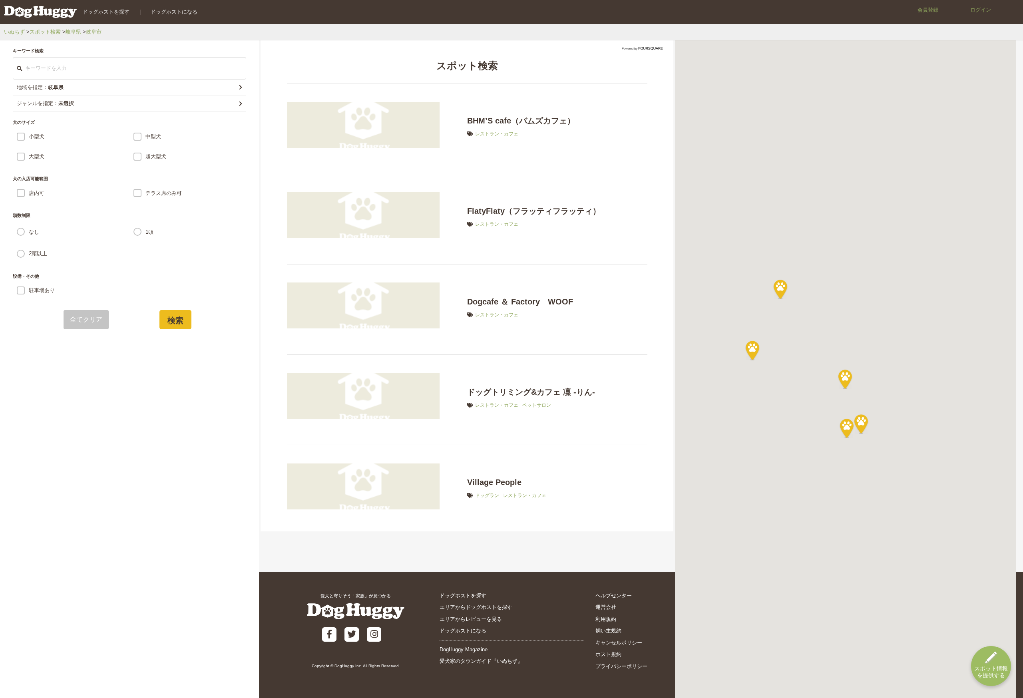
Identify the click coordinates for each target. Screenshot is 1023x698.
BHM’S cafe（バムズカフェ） (521, 120)
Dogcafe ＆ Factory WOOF (520, 301)
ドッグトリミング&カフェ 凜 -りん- (531, 392)
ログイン (980, 10)
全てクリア (86, 319)
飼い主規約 (608, 631)
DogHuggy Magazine (464, 649)
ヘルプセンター (613, 596)
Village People (494, 482)
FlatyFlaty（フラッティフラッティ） (534, 211)
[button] (845, 379)
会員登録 (928, 10)
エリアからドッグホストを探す (476, 607)
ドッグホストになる (174, 12)
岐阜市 (94, 32)
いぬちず (14, 32)
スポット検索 (45, 32)
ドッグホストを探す (106, 12)
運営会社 (605, 607)
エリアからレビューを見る (471, 619)
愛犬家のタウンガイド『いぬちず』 (481, 661)
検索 (175, 320)
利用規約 (605, 619)
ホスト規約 (608, 654)
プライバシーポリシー (621, 666)
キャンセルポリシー (618, 643)
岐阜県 (73, 32)
